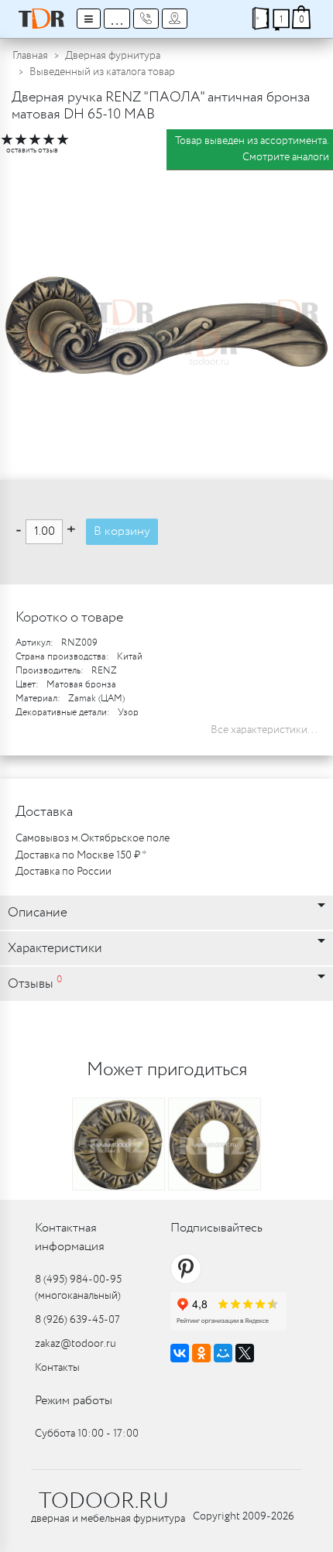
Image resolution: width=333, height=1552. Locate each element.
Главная (30, 55)
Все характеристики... (264, 730)
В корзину (122, 531)
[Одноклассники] (201, 1353)
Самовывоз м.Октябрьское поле (92, 838)
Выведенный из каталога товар (102, 72)
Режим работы (73, 1401)
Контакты (57, 1368)
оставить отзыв (32, 150)
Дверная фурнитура (112, 55)
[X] (244, 1353)
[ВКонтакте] (179, 1353)
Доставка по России (63, 871)
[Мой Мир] (223, 1353)
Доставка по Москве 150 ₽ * (80, 855)
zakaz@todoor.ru (75, 1344)
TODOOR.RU (104, 1501)
